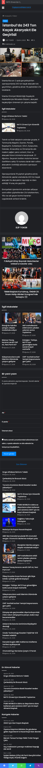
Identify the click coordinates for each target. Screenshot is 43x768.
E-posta (5, 422)
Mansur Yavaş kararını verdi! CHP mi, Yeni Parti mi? (10, 342)
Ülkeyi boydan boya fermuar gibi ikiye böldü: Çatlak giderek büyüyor (19, 577)
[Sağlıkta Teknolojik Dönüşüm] (9, 522)
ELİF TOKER (10, 40)
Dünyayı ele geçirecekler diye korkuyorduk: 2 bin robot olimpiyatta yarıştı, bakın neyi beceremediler (21, 615)
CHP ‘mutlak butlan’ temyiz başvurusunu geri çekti (31, 359)
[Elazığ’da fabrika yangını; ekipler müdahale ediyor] (11, 318)
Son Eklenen (21, 464)
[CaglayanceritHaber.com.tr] (21, 7)
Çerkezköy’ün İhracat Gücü (14, 478)
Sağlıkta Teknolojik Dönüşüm (25, 520)
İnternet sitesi (7, 431)
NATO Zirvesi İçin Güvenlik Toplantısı (19, 2)
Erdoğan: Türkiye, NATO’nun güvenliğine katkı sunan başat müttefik (29, 344)
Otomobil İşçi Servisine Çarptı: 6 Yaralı (19, 651)
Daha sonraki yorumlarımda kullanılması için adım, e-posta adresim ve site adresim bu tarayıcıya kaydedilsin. (20, 443)
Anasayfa (7, 16)
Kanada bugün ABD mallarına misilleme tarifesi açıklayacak (20, 643)
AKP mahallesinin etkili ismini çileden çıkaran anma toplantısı (30, 329)
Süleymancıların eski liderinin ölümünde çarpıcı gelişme (11, 359)
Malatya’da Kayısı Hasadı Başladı (17, 529)
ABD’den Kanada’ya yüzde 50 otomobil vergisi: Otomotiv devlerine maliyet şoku (20, 537)
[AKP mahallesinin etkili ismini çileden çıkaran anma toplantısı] (31, 318)
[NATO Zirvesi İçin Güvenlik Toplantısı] (8, 127)
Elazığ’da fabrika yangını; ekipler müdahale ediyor (9, 327)
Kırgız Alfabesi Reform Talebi (14, 116)
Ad (3, 413)
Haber (15, 16)
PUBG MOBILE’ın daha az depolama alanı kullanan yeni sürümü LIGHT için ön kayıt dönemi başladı (28, 509)
